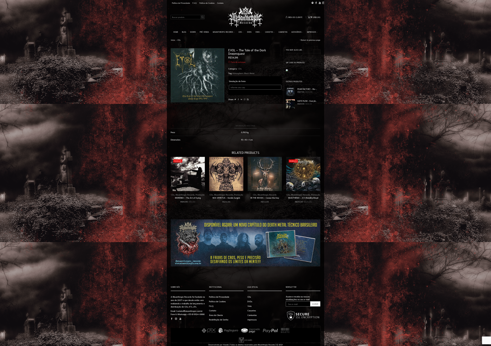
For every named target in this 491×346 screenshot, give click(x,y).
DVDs (249, 32)
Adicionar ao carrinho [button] (200, 186)
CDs (240, 32)
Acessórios (296, 32)
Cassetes (269, 32)
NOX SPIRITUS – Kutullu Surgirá (226, 197)
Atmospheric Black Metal (243, 73)
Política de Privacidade (181, 3)
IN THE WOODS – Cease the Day (264, 197)
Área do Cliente (216, 315)
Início (173, 40)
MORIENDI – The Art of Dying (188, 197)
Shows (193, 32)
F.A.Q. (195, 3)
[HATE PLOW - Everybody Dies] (290, 103)
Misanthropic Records (223, 32)
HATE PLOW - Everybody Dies (307, 100)
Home (175, 32)
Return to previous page (310, 40)
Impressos (311, 32)
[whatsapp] (244, 99)
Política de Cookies (207, 3)
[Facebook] (238, 99)
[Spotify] (312, 3)
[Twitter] (235, 99)
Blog (184, 32)
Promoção (200, 194)
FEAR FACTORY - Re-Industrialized (307, 89)
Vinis (257, 32)
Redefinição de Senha (218, 319)
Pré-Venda (204, 32)
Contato (220, 3)
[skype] (247, 99)
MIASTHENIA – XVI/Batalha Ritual (303, 197)
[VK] (241, 99)
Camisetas (282, 32)
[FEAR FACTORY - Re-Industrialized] (290, 91)
